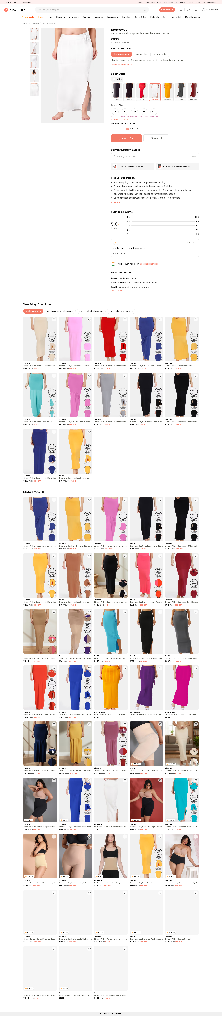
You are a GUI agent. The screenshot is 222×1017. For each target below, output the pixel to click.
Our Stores (180, 2)
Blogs (139, 2)
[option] (34, 34)
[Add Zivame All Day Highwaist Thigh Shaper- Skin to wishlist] (89, 836)
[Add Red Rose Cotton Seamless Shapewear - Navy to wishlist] (125, 1005)
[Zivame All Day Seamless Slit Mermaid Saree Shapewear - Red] (111, 339)
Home (25, 23)
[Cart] (196, 9)
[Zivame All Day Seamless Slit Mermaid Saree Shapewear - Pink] (75, 339)
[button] (145, 10)
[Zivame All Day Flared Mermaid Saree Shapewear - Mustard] (182, 339)
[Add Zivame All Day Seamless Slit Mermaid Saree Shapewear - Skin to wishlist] (54, 319)
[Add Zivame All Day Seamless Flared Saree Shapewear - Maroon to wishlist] (196, 556)
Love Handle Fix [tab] (141, 54)
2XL (134, 111)
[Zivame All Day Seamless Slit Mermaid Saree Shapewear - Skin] (40, 339)
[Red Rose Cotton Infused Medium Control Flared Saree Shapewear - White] (111, 800)
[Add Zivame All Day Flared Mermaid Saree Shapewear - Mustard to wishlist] (196, 319)
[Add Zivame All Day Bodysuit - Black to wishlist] (196, 893)
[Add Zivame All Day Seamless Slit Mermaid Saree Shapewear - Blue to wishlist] (54, 432)
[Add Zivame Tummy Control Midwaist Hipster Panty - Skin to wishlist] (54, 836)
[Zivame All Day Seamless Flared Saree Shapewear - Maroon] (182, 575)
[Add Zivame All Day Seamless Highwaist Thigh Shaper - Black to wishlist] (54, 780)
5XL (153, 111)
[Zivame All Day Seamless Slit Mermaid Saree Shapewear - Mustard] (75, 451)
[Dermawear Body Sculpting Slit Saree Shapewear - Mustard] (111, 687)
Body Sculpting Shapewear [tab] (121, 311)
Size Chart (134, 128)
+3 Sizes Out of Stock (121, 119)
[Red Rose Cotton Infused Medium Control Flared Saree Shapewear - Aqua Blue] (111, 631)
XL (125, 111)
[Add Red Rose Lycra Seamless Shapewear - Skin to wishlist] (125, 836)
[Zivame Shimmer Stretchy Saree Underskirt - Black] (111, 968)
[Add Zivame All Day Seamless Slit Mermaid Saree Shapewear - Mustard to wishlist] (89, 432)
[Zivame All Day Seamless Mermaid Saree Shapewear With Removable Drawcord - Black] (111, 575)
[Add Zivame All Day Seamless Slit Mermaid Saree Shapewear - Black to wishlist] (196, 376)
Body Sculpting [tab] (160, 54)
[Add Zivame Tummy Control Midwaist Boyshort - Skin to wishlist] (54, 893)
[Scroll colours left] (114, 92)
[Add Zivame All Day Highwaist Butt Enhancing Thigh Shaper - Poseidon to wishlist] (89, 893)
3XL (144, 111)
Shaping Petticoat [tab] (121, 54)
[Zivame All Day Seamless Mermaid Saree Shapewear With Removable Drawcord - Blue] (75, 687)
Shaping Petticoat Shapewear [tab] (60, 311)
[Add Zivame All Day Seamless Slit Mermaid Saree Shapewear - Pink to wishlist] (89, 319)
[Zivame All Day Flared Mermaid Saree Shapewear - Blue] (146, 339)
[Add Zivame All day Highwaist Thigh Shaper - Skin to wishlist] (160, 724)
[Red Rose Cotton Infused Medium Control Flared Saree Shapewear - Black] (146, 631)
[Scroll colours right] (196, 92)
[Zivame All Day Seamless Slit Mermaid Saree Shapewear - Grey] (111, 395)
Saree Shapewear (49, 23)
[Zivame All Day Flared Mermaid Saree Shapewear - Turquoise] (40, 395)
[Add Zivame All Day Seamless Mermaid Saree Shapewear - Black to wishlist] (160, 376)
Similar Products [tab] (33, 311)
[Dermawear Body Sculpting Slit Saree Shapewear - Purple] (146, 687)
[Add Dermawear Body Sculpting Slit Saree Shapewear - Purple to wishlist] (160, 668)
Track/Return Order (153, 2)
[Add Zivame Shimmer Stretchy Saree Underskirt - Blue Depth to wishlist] (160, 1005)
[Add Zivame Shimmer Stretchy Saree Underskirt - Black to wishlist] (125, 949)
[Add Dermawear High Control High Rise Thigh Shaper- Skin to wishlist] (89, 949)
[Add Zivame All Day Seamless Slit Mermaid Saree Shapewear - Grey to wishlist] (125, 376)
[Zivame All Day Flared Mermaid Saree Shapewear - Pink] (75, 395)
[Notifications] (180, 9)
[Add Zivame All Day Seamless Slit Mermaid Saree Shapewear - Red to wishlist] (125, 319)
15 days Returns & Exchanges (176, 166)
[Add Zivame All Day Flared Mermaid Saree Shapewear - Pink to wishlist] (89, 376)
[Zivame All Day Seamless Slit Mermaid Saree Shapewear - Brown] (75, 575)
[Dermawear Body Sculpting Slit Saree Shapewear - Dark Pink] (182, 687)
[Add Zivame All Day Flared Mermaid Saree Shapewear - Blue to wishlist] (160, 319)
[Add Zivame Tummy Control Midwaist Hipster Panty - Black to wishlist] (196, 836)
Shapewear (35, 23)
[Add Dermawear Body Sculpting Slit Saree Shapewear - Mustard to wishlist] (125, 668)
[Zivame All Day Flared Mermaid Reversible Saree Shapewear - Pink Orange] (146, 575)
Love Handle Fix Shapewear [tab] (91, 311)
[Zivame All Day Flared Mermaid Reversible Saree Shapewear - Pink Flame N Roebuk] (40, 631)
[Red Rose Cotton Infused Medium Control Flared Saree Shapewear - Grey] (182, 631)
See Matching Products (122, 64)
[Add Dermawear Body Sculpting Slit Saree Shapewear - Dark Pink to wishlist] (196, 668)
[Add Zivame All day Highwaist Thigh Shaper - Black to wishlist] (160, 780)
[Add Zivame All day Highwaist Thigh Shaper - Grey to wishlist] (160, 893)
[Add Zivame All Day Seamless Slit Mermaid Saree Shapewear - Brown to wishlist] (89, 556)
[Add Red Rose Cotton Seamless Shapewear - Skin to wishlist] (196, 949)
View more (116, 202)
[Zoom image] (72, 75)
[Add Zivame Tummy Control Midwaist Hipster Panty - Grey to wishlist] (89, 1005)
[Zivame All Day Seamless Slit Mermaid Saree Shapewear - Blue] (40, 451)
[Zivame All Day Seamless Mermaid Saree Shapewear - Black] (146, 395)
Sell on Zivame (194, 2)
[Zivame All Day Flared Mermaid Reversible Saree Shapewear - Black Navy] (40, 743)
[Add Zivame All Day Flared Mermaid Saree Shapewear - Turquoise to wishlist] (54, 376)
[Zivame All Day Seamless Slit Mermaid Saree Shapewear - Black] (182, 395)
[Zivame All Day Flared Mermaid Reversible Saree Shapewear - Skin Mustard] (75, 743)
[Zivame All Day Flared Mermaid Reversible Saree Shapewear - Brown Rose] (111, 743)
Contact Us (168, 2)
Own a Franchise (209, 2)
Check (194, 156)
